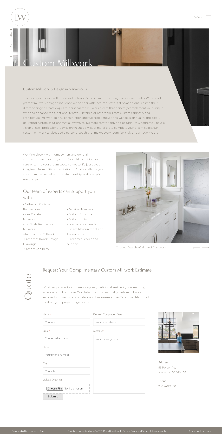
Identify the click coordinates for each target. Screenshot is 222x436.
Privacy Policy (130, 431)
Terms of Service (151, 431)
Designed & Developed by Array (29, 431)
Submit (53, 396)
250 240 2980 (167, 386)
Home (11, 54)
